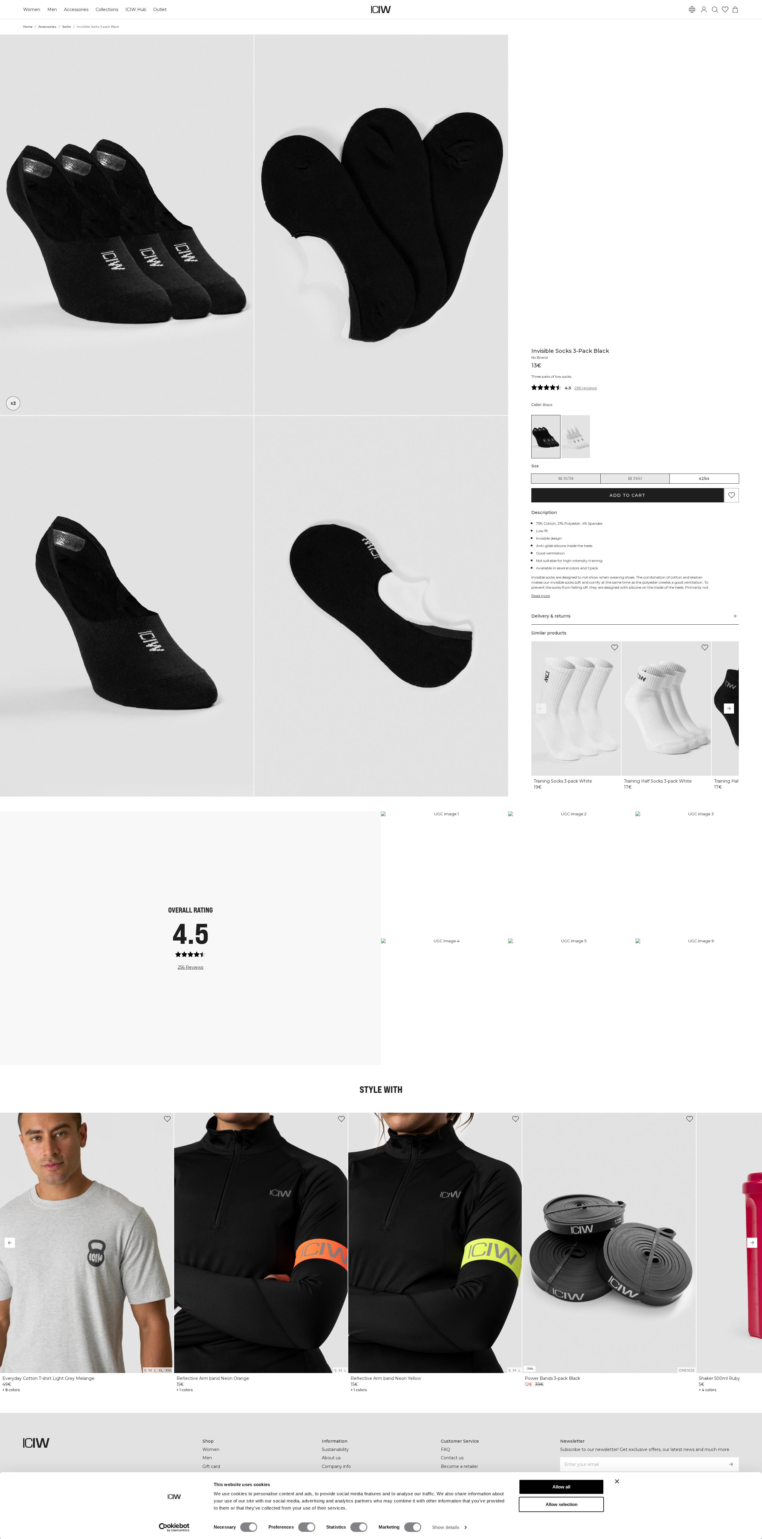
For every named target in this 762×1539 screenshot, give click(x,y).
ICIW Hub (135, 9)
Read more (540, 595)
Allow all (561, 1486)
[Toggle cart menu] (735, 9)
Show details (445, 1527)
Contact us (452, 1457)
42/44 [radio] (704, 478)
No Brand (539, 357)
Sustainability (335, 1449)
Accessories (76, 9)
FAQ (445, 1449)
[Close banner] (617, 1481)
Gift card (211, 1466)
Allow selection (561, 1504)
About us (331, 1457)
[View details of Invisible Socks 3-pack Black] (545, 436)
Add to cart (627, 495)
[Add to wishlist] (615, 647)
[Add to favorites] (731, 495)
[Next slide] (729, 708)
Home (27, 27)
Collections (107, 9)
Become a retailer (459, 1466)
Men (52, 9)
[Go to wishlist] (725, 9)
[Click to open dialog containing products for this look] (444, 874)
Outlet (160, 9)
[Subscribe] (731, 1464)
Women (31, 9)
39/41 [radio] (637, 478)
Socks (66, 27)
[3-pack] (13, 403)
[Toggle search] (715, 9)
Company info (336, 1466)
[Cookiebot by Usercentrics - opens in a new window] (174, 1527)
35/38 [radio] (568, 478)
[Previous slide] (541, 708)
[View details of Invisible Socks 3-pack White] (575, 436)
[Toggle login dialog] (704, 9)
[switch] (306, 1527)
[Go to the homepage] (381, 9)
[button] (127, 225)
